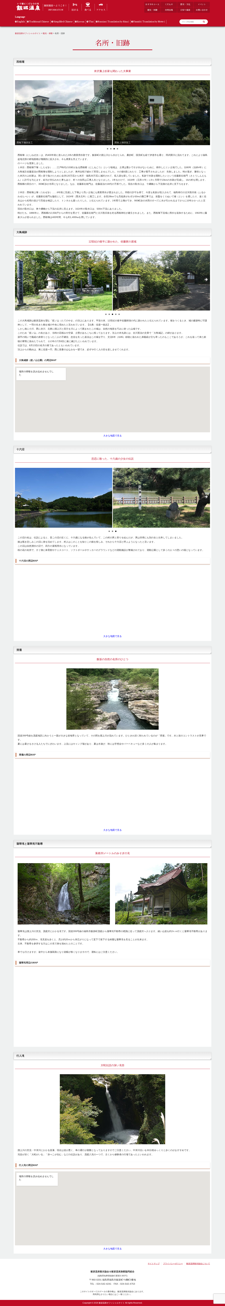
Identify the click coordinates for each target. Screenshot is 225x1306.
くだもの (169, 4)
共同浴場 (169, 10)
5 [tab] (119, 314)
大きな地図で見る (112, 435)
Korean (80, 21)
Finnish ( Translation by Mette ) (149, 21)
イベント (202, 4)
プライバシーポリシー (173, 1263)
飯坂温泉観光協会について (198, 1263)
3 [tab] (114, 148)
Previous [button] (19, 111)
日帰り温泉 (185, 10)
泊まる (74, 9)
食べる (87, 9)
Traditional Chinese (39, 21)
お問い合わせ (202, 10)
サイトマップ (154, 1263)
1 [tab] (107, 148)
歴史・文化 (185, 4)
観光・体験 (152, 10)
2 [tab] (111, 148)
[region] (112, 112)
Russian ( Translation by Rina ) (113, 21)
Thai (91, 21)
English (21, 21)
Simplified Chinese (63, 21)
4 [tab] (117, 148)
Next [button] (205, 111)
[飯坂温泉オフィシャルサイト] (28, 9)
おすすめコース (152, 4)
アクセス (100, 9)
